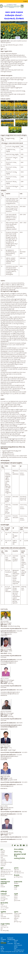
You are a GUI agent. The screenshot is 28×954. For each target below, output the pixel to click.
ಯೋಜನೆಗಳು (3, 897)
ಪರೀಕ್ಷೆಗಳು (16, 886)
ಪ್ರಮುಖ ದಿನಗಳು (17, 900)
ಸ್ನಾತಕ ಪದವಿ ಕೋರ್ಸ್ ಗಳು (6, 869)
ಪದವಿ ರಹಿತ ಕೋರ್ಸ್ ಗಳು (5, 872)
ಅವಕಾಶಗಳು (3, 865)
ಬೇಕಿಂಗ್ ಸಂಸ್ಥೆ (17, 852)
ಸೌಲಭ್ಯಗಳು (3, 900)
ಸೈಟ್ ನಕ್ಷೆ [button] (2, 948)
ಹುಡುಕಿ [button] (15, 941)
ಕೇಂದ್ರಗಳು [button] (16, 875)
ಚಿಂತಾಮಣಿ (3, 886)
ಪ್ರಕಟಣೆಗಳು (16, 883)
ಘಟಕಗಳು (16, 895)
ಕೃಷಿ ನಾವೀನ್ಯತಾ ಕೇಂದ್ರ (18, 876)
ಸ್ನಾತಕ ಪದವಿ (16, 869)
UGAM (15, 887)
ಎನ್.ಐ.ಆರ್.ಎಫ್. (4, 906)
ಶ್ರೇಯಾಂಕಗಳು (4, 903)
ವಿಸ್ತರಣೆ (16, 894)
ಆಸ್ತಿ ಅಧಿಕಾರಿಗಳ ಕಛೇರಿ (5, 918)
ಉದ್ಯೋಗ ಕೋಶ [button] (4, 925)
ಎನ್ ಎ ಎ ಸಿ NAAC (5, 907)
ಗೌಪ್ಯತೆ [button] (2, 946)
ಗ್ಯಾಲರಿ (2, 857)
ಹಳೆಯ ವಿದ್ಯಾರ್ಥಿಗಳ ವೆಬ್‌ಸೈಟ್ (6, 862)
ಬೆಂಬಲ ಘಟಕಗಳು (18, 849)
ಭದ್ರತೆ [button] (15, 948)
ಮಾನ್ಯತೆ (2, 904)
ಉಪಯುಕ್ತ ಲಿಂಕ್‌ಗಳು (19, 858)
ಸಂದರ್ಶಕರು (3, 859)
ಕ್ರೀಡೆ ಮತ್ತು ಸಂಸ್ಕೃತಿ (17, 921)
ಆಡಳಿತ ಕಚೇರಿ (3, 916)
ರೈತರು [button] (2, 928)
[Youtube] (24, 845)
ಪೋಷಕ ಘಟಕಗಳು (4, 855)
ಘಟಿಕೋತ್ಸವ (4, 891)
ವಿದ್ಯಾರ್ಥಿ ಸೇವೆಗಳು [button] (5, 924)
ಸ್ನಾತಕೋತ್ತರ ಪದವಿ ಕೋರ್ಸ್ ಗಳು (7, 871)
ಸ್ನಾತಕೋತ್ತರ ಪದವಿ (17, 871)
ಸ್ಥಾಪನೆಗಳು (3, 912)
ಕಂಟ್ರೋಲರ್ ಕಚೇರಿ (17, 913)
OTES (15, 889)
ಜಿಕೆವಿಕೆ (2, 885)
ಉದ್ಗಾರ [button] (2, 950)
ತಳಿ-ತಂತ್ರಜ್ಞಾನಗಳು (4, 898)
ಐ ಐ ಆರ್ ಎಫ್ (3, 909)
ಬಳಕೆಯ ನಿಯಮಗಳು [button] (18, 945)
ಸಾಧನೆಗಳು (3, 852)
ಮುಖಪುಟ (16, 940)
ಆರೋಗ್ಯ (15, 919)
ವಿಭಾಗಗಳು (3, 879)
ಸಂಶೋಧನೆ (3, 894)
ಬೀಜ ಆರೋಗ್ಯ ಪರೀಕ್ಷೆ (4, 930)
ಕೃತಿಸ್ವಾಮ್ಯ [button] (15, 946)
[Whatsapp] (26, 845)
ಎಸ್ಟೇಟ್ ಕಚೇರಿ (16, 916)
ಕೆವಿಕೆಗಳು (16, 897)
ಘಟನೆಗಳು (2, 854)
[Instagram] (20, 845)
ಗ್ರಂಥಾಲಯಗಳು (18, 881)
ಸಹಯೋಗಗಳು (3, 864)
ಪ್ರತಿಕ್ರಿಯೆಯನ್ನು (3, 860)
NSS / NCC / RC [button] (4, 927)
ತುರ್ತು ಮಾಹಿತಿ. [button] (17, 943)
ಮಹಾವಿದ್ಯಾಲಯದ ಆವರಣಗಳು (5, 882)
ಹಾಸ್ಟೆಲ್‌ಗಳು (16, 918)
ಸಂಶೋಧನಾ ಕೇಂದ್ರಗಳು (5, 895)
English (25, 1)
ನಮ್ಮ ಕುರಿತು (3, 850)
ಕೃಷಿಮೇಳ (16, 898)
